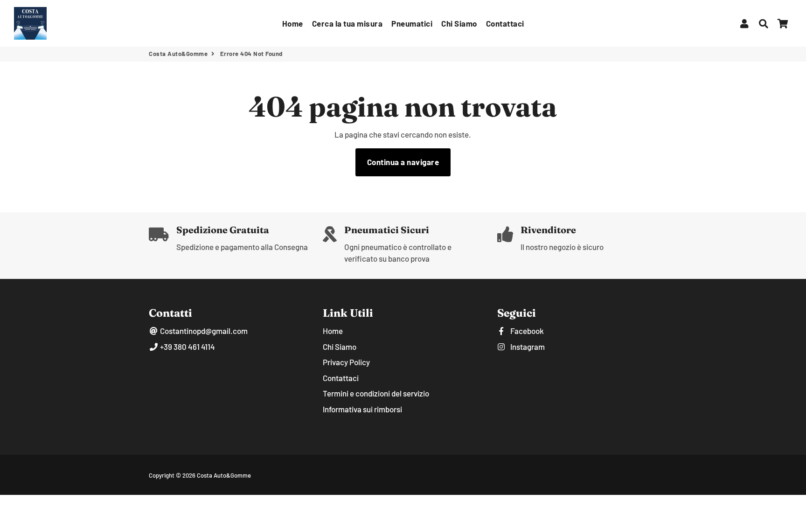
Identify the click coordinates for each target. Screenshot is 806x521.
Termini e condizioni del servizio (376, 393)
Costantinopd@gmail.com (203, 330)
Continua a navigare (403, 162)
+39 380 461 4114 (187, 346)
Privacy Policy (346, 362)
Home (292, 23)
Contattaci (505, 23)
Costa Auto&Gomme (178, 53)
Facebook (526, 330)
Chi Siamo (459, 23)
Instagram (527, 346)
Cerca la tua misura (347, 23)
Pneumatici (411, 23)
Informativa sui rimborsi (362, 409)
